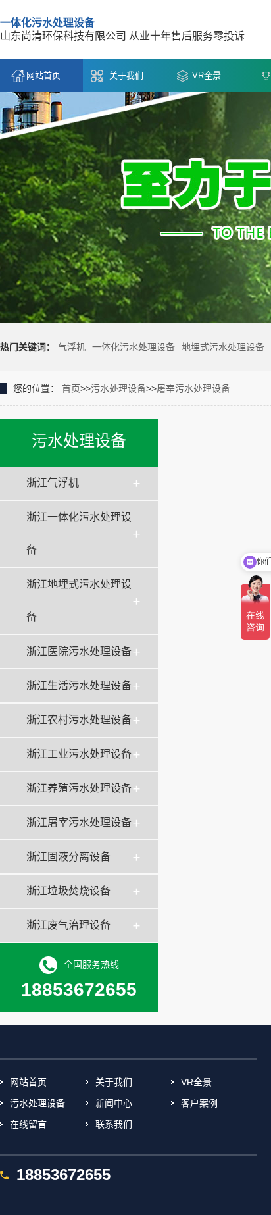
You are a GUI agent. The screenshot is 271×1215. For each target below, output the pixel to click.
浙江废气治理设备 (68, 925)
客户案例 (199, 1103)
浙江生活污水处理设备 (79, 685)
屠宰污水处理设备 (193, 388)
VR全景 (206, 75)
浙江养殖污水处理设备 (79, 788)
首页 (71, 388)
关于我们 (126, 75)
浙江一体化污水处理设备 (79, 533)
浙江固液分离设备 (68, 856)
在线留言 (28, 1124)
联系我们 (113, 1124)
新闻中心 (113, 1103)
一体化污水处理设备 (133, 347)
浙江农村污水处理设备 (79, 719)
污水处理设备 (118, 388)
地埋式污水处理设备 (223, 347)
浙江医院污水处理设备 (79, 651)
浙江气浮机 (52, 482)
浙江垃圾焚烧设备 (68, 890)
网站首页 (43, 75)
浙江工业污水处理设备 (79, 754)
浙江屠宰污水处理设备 (79, 822)
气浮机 (72, 347)
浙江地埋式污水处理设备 (79, 601)
